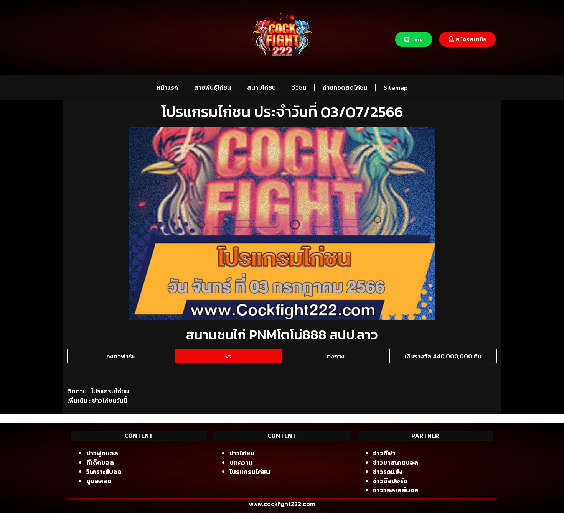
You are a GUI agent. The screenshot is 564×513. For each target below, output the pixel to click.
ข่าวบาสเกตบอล (395, 462)
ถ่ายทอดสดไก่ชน (345, 87)
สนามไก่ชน (261, 87)
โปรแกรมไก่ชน (110, 391)
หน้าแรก (167, 87)
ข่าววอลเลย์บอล (396, 490)
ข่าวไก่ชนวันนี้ (109, 400)
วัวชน (299, 87)
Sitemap (396, 87)
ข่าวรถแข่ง (388, 471)
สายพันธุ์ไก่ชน (212, 87)
